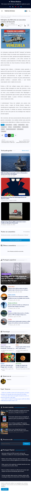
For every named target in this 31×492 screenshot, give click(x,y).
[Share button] (15, 135)
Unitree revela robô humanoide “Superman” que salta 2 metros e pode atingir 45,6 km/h (8, 347)
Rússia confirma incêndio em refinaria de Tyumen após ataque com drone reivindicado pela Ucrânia (18, 305)
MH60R (2, 129)
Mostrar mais (25, 150)
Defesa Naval (21, 124)
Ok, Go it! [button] (5, 489)
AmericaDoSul (9, 124)
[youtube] (15, 7)
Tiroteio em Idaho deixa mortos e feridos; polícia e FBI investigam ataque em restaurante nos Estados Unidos (18, 314)
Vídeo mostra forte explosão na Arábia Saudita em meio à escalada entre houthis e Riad (19, 297)
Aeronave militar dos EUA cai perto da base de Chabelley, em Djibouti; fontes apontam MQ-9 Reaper (15, 454)
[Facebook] (6, 135)
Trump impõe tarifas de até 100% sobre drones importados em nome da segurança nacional (23, 347)
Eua (27, 124)
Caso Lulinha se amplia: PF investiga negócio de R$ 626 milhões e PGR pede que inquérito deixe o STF (19, 424)
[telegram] (21, 7)
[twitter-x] (13, 7)
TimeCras (9, 379)
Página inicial (3, 16)
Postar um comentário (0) (15, 240)
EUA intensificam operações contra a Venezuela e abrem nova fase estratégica (14, 173)
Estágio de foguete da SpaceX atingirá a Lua (21, 366)
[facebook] (10, 7)
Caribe (15, 124)
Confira (2, 486)
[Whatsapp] (12, 135)
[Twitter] (9, 135)
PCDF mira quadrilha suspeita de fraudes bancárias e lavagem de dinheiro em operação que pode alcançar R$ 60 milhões (19, 411)
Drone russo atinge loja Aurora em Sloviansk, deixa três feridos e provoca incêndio (18, 430)
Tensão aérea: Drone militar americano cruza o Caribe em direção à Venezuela (13, 222)
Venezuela (9, 16)
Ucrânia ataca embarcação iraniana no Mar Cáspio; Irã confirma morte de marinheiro (19, 322)
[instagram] (18, 7)
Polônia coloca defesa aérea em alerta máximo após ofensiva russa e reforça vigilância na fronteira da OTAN (17, 289)
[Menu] (2, 11)
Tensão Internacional (10, 129)
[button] (26, 11)
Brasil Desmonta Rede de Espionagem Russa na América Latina (13, 198)
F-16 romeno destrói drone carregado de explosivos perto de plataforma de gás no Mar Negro (19, 417)
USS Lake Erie (20, 129)
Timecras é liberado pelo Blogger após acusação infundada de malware (7, 366)
